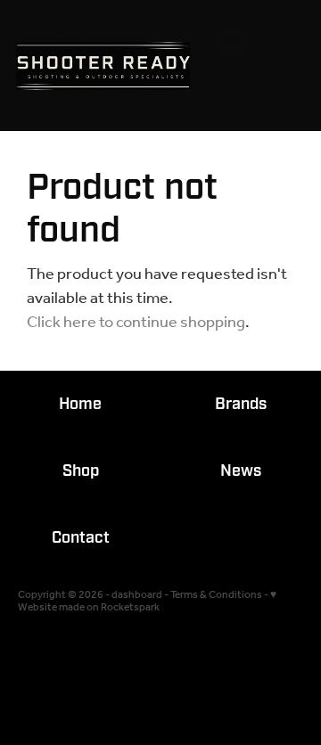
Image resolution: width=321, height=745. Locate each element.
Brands (241, 404)
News (240, 471)
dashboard (136, 595)
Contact (81, 538)
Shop (80, 471)
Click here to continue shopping (136, 322)
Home (80, 404)
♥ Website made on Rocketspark (147, 601)
